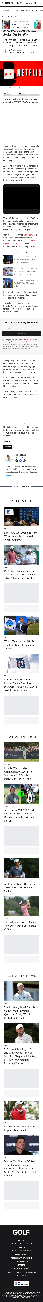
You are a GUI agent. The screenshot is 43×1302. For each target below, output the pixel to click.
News (32, 52)
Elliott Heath (16, 50)
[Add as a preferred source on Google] (21, 1283)
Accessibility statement (21, 1258)
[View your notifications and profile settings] (17, 3)
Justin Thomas (27, 241)
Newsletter (36, 92)
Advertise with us (21, 1268)
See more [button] (21, 423)
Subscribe (29, 3)
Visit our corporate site (30, 1293)
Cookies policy (21, 1261)
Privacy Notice (30, 342)
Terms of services (29, 340)
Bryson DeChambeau (12, 243)
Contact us (21, 1247)
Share (8, 92)
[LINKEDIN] (21, 460)
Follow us (24, 92)
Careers (21, 1265)
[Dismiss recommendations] (40, 16)
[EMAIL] (25, 460)
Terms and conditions (21, 1251)
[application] (21, 197)
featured (7, 447)
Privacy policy (21, 1254)
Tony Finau (28, 235)
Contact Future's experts (21, 1244)
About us (21, 1240)
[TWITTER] (17, 460)
